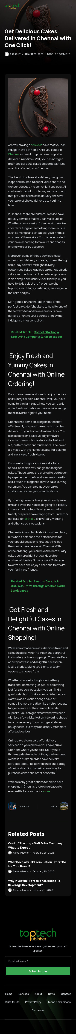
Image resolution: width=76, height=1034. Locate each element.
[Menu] (69, 6)
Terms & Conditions (59, 1002)
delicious (36, 145)
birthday (29, 519)
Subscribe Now (38, 971)
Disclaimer (38, 1010)
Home (8, 994)
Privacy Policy (33, 1002)
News (51, 994)
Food (50, 54)
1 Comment (63, 54)
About (38, 994)
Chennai (13, 154)
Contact (66, 994)
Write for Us (12, 1002)
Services (24, 994)
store (46, 791)
